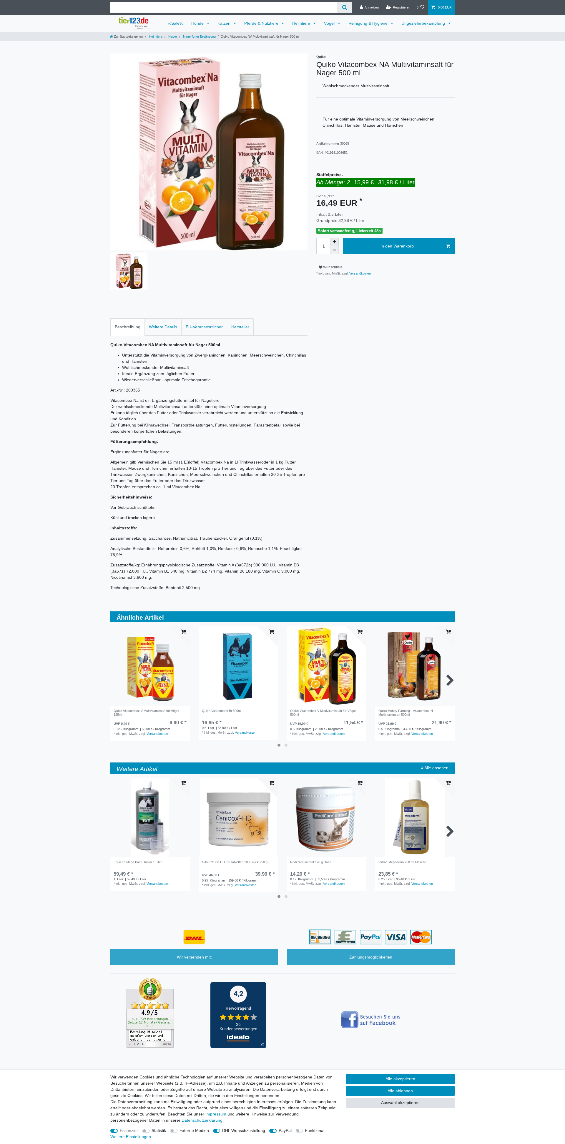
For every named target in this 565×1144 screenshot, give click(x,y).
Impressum (215, 1114)
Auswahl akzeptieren (400, 1102)
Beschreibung (127, 327)
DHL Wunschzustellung (243, 1130)
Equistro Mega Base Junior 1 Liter (138, 862)
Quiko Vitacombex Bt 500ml (221, 711)
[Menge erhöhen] (334, 242)
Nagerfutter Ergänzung (199, 36)
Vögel (330, 23)
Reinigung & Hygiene (368, 23)
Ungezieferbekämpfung (423, 23)
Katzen (224, 23)
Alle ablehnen (400, 1090)
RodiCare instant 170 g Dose (310, 862)
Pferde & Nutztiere (262, 23)
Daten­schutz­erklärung (202, 1120)
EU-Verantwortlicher (204, 327)
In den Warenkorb (397, 246)
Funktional (314, 1130)
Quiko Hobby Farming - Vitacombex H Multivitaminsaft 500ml (405, 712)
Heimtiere (301, 23)
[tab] (127, 327)
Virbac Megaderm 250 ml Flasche (402, 862)
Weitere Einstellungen (130, 1136)
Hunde (198, 23)
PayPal (285, 1130)
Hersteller (240, 327)
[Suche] (344, 7)
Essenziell (129, 1130)
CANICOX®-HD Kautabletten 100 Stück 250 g (234, 862)
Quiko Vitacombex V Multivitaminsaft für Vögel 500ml (322, 712)
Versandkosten (359, 273)
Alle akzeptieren (400, 1078)
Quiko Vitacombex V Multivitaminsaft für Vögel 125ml (146, 712)
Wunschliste (332, 267)
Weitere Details (163, 327)
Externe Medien (194, 1130)
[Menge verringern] (334, 250)
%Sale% (175, 23)
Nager (172, 36)
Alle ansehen (435, 767)
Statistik (159, 1130)
